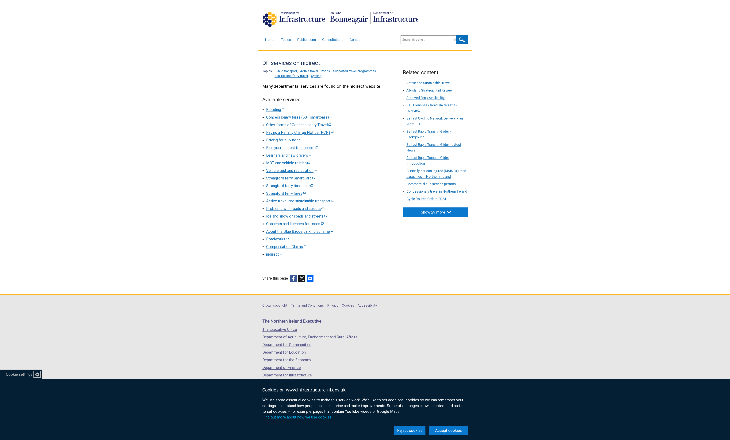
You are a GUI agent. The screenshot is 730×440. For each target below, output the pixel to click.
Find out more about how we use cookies (297, 417)
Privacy (332, 305)
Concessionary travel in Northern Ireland (436, 191)
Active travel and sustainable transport (299, 201)
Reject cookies (409, 430)
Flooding (275, 109)
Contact (356, 40)
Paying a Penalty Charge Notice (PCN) (299, 132)
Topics (286, 40)
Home (270, 40)
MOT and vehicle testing (287, 163)
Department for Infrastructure (287, 375)
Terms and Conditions (307, 305)
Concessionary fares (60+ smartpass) (299, 117)
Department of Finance (281, 367)
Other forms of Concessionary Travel (298, 125)
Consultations (332, 40)
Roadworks (277, 239)
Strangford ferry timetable (289, 185)
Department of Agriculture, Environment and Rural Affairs (309, 337)
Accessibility (367, 305)
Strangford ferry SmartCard (290, 178)
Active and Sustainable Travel (428, 83)
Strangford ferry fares (285, 193)
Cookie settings (19, 374)
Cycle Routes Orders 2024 (426, 199)
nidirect (274, 254)
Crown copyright (274, 305)
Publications (306, 40)
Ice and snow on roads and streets (296, 216)
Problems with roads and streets (295, 208)
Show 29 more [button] (433, 212)
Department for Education (284, 352)
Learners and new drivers (288, 155)
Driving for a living (282, 140)
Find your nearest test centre (291, 147)
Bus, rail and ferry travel (291, 76)
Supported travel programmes (354, 71)
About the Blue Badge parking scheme (299, 231)
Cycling (316, 76)
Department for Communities (286, 344)
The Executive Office (279, 329)
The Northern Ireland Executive (291, 321)
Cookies (348, 305)
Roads (325, 71)
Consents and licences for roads (294, 224)
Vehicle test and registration (291, 170)
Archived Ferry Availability (425, 98)
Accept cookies (448, 430)
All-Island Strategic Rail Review (429, 90)
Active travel (309, 71)
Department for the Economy (286, 360)
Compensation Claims (286, 246)
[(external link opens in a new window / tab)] (293, 278)
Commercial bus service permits (431, 184)
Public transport (286, 71)
